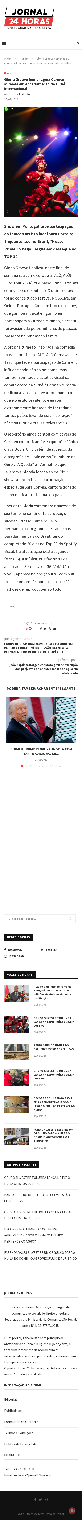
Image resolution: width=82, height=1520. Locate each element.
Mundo (24, 58)
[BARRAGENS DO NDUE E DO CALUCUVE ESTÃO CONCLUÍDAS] (16, 1052)
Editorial (10, 1399)
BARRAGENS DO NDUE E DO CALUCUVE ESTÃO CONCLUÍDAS (54, 1047)
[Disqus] (41, 831)
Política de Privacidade (20, 1444)
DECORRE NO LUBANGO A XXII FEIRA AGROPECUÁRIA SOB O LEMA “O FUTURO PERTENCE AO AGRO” (54, 1104)
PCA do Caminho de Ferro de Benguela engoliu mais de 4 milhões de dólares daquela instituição (52, 992)
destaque (12, 606)
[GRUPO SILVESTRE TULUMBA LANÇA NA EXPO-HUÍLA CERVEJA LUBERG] (16, 1024)
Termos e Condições (18, 1433)
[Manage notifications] (72, 1510)
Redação (24, 94)
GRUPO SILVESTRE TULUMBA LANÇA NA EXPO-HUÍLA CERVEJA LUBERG (54, 1021)
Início (7, 58)
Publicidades (13, 1410)
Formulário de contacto (21, 1422)
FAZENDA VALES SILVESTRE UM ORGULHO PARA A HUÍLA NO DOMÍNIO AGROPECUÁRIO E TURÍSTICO (53, 1135)
